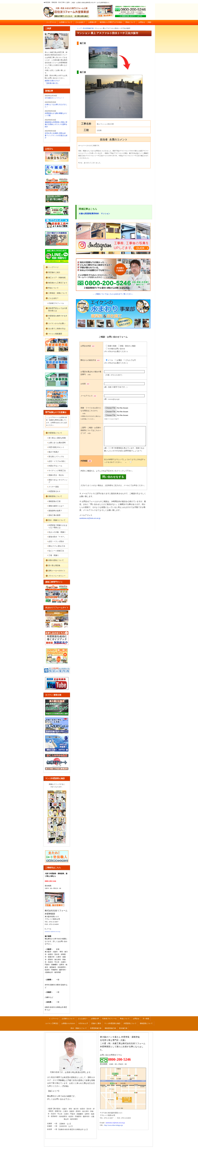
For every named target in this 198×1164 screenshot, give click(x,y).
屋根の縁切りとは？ (56, 506)
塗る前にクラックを (56, 456)
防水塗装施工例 (88, 28)
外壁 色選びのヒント (56, 447)
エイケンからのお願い (56, 323)
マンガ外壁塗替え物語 (112, 1023)
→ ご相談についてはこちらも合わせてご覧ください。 (113, 294)
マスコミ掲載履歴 (55, 334)
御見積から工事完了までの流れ (111, 22)
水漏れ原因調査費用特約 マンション (94, 213)
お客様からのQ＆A (68, 1023)
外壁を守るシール (55, 466)
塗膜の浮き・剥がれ (56, 475)
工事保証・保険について (57, 293)
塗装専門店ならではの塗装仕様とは (57, 309)
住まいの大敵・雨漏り (57, 532)
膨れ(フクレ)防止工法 (56, 546)
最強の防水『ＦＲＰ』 (57, 537)
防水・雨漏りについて (56, 520)
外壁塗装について (55, 433)
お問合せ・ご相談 (145, 22)
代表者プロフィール (56, 303)
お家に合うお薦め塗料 (57, 443)
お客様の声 (92, 22)
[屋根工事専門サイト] (57, 593)
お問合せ (136, 1018)
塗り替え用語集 (54, 565)
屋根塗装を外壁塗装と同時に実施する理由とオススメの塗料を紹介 (56, 124)
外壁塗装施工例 (95, 1028)
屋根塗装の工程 (54, 501)
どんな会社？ (80, 22)
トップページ (51, 22)
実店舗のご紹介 (54, 272)
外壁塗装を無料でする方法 (57, 317)
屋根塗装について (55, 496)
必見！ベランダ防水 (56, 541)
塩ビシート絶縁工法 (56, 551)
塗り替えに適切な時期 (57, 438)
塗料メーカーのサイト (56, 571)
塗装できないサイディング (57, 481)
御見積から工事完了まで (57, 283)
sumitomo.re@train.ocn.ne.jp (89, 518)
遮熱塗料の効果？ (55, 511)
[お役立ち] (57, 157)
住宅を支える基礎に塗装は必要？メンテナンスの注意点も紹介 (56, 135)
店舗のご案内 (96, 1023)
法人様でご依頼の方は (56, 328)
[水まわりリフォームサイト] (57, 619)
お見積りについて (65, 22)
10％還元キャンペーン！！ (54, 98)
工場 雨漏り (53, 555)
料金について (130, 22)
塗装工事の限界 (54, 515)
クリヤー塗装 (53, 487)
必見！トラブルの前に (57, 461)
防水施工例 (123, 1028)
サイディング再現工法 (57, 470)
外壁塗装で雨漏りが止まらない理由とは (57, 526)
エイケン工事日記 (51, 1023)
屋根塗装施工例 (110, 1028)
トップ (79, 28)
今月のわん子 (83, 1023)
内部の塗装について (56, 560)
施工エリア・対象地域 (56, 277)
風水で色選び (53, 452)
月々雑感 (146, 1018)
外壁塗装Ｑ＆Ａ (54, 491)
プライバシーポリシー (56, 576)
